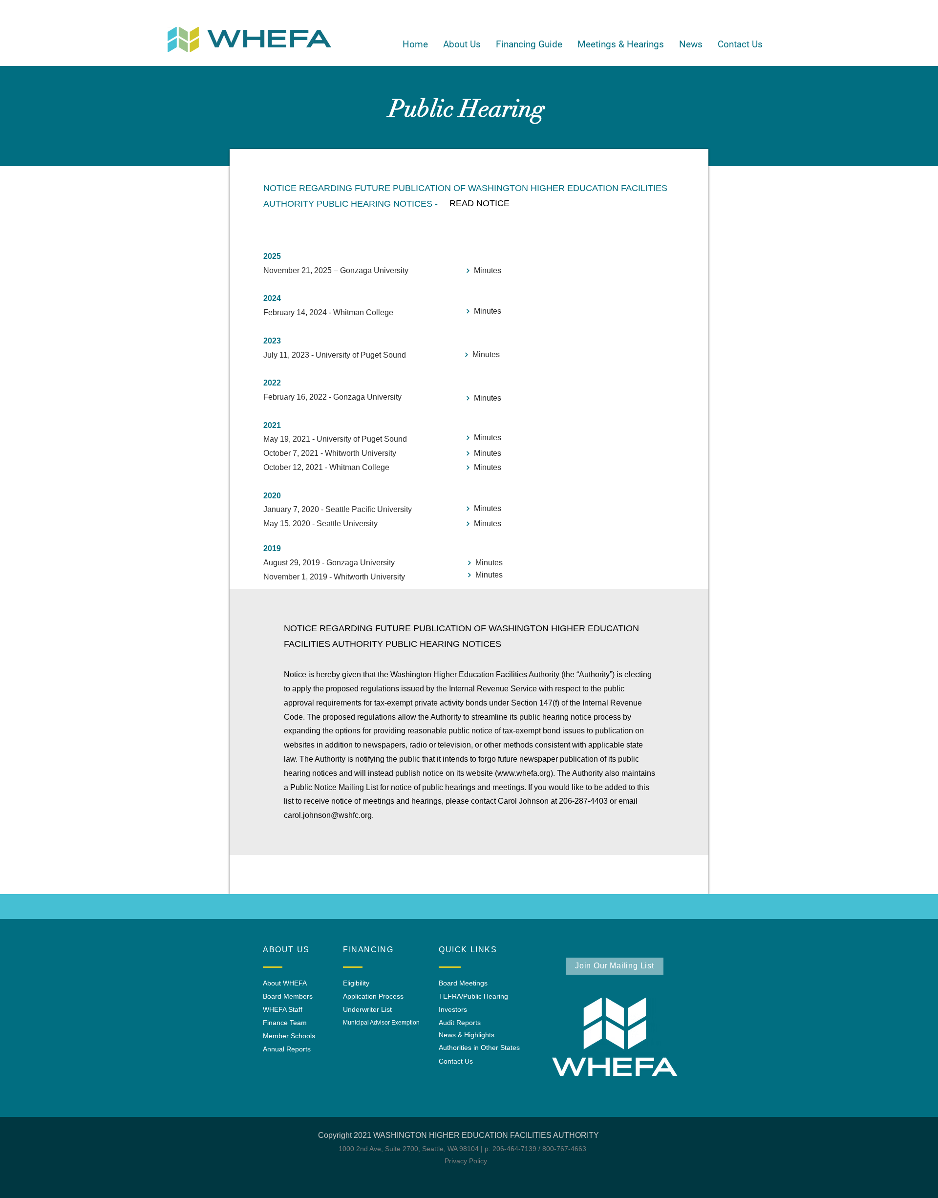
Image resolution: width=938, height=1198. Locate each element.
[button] (461, 44)
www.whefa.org (524, 773)
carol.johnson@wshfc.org (328, 815)
